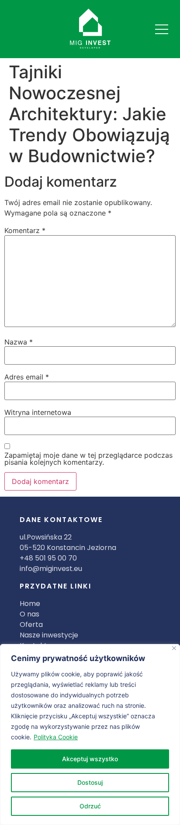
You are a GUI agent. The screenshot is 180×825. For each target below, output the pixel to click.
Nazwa (18, 341)
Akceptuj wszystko (90, 758)
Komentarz (24, 230)
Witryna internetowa (37, 412)
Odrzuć (90, 806)
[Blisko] (174, 648)
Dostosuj (90, 782)
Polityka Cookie (56, 737)
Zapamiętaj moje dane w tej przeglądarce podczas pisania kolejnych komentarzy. (88, 459)
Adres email (26, 376)
